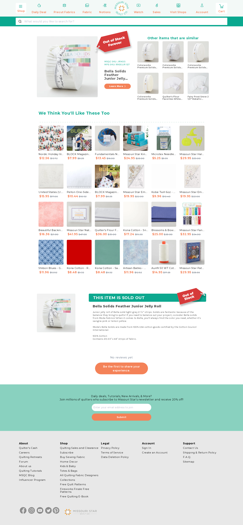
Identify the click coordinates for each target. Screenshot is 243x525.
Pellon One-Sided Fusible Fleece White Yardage (79, 192)
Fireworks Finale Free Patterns (74, 490)
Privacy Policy (110, 447)
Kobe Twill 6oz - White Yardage (163, 192)
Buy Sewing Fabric (72, 457)
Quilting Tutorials (30, 470)
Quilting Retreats (30, 457)
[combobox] (121, 21)
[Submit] (20, 21)
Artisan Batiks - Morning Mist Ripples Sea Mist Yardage (135, 268)
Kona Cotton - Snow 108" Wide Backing (135, 230)
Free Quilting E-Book (74, 496)
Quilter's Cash (28, 447)
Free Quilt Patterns (73, 484)
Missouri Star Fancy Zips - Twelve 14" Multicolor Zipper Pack (192, 230)
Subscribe (66, 452)
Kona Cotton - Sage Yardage (107, 268)
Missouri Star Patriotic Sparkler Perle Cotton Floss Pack (192, 268)
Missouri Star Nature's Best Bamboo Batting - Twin (79, 230)
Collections (67, 479)
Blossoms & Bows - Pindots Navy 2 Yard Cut (163, 230)
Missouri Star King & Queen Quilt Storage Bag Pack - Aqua (135, 154)
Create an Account (154, 452)
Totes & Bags (68, 470)
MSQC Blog (26, 475)
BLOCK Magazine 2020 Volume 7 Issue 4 (79, 154)
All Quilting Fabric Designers (79, 475)
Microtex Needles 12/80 (163, 154)
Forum (23, 461)
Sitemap (188, 461)
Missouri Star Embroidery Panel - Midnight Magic (192, 192)
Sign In (146, 447)
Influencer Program (32, 479)
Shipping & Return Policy (199, 452)
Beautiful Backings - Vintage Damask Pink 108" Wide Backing (51, 230)
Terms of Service (112, 452)
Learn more (116, 86)
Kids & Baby (68, 466)
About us (25, 466)
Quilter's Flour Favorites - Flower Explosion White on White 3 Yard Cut (107, 230)
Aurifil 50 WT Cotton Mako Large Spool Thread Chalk (163, 268)
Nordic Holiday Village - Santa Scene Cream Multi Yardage (51, 154)
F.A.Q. (187, 457)
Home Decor (69, 461)
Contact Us (190, 447)
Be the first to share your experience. (121, 368)
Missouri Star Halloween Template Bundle (192, 154)
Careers (24, 452)
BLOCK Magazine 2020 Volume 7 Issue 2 (107, 192)
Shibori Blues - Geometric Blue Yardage (51, 268)
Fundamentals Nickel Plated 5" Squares (107, 154)
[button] (21, 8)
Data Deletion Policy (115, 457)
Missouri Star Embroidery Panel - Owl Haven (135, 192)
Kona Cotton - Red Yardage (79, 268)
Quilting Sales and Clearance (79, 447)
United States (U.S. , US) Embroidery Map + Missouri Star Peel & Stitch (51, 192)
